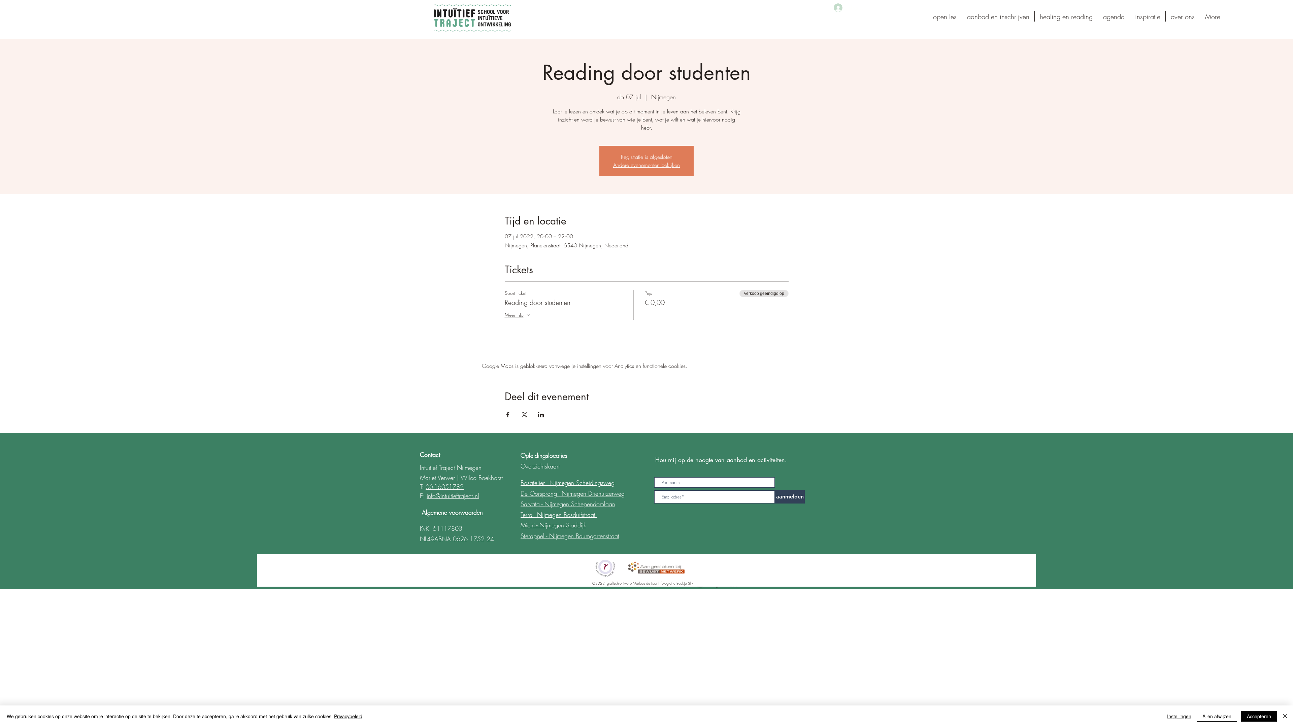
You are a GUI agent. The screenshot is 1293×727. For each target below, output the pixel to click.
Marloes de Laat (645, 583)
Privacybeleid (348, 716)
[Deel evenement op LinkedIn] (541, 414)
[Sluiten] (1285, 716)
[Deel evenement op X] (524, 414)
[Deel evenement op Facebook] (508, 414)
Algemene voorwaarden (452, 512)
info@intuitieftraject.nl (453, 496)
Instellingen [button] (1179, 716)
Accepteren (1259, 716)
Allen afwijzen (1216, 716)
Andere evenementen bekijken (646, 165)
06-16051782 (445, 487)
